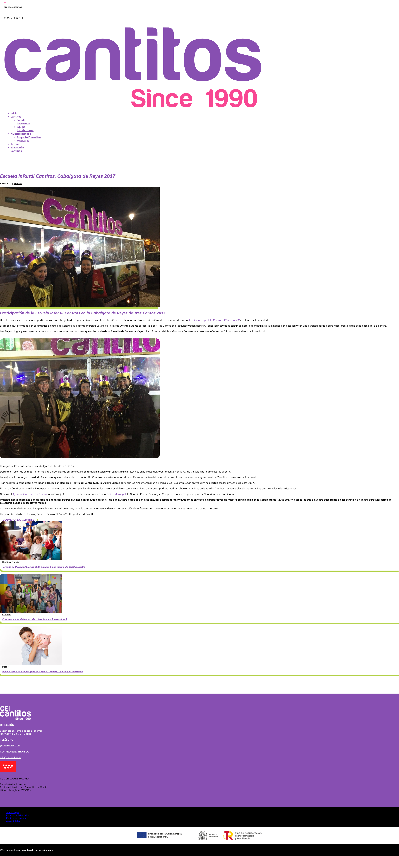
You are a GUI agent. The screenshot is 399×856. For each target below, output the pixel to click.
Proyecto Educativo (29, 137)
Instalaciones (25, 130)
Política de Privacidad (17, 815)
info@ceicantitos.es (10, 757)
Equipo (21, 127)
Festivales (23, 140)
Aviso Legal (12, 812)
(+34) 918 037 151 (10, 745)
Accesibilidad (13, 821)
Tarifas (15, 144)
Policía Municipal (116, 494)
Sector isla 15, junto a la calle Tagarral (21, 730)
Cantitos (16, 116)
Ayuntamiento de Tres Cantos (29, 494)
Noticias (18, 183)
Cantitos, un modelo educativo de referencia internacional (34, 619)
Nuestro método (21, 133)
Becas (5, 666)
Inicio (14, 113)
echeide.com (46, 850)
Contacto (16, 151)
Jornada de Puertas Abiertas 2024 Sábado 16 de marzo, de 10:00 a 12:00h (43, 566)
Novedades (17, 147)
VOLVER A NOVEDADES (18, 519)
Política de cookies (16, 818)
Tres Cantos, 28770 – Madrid (15, 733)
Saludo (21, 120)
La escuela (23, 123)
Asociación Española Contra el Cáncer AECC (214, 320)
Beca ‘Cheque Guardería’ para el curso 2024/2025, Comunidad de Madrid (42, 671)
